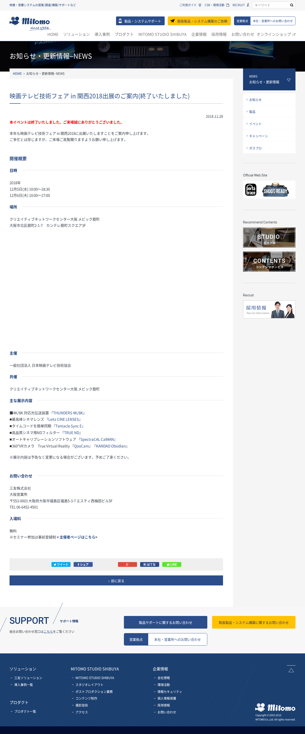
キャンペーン (258, 136)
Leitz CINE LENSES (63, 419)
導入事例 (102, 34)
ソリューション (76, 34)
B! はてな (149, 564)
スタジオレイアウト (89, 684)
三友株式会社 (30, 23)
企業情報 (199, 34)
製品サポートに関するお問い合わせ (165, 622)
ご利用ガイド (188, 5)
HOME (52, 34)
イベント (255, 123)
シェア (84, 564)
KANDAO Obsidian (111, 446)
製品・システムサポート (142, 21)
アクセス (82, 712)
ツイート (62, 564)
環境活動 (164, 684)
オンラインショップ (274, 34)
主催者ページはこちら (77, 537)
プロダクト (124, 34)
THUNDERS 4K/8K (68, 412)
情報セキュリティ (170, 691)
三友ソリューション (28, 677)
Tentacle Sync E (69, 426)
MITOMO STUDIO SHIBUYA (162, 34)
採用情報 (219, 34)
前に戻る (117, 580)
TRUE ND (71, 432)
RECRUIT (239, 5)
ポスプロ (255, 148)
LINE (173, 564)
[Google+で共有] (127, 564)
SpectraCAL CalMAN (97, 439)
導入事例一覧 (23, 684)
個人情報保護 (167, 698)
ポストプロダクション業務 (94, 691)
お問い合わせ (242, 34)
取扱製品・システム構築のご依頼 (202, 21)
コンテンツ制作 (86, 698)
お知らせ (255, 99)
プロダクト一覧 (25, 711)
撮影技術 (82, 705)
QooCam (81, 446)
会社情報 (164, 677)
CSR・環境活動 (214, 5)
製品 (252, 111)
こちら (48, 631)
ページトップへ (291, 668)
